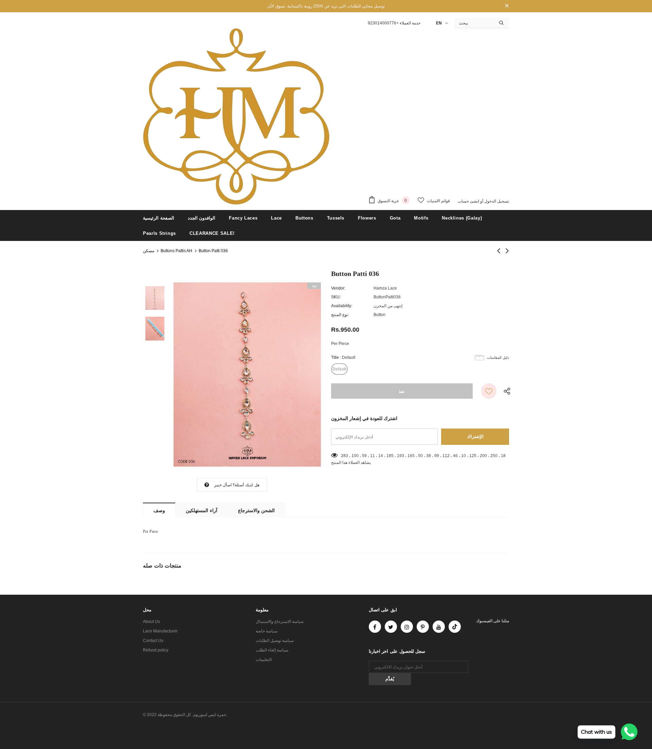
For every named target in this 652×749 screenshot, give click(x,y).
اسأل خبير (223, 485)
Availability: (341, 305)
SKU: (336, 297)
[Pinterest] (423, 627)
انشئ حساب (468, 201)
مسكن (148, 250)
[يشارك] (505, 391)
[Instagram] (407, 627)
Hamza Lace (385, 288)
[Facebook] (375, 627)
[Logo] (236, 116)
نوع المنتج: (340, 314)
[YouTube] (439, 627)
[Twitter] (391, 627)
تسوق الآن (276, 6)
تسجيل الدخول (496, 201)
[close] (506, 6)
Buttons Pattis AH (176, 250)
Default (339, 369)
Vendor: (338, 288)
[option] (247, 374)
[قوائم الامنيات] (488, 391)
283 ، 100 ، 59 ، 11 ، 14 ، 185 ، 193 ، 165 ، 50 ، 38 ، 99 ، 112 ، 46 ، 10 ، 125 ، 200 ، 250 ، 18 (423, 455)
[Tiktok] (455, 627)
